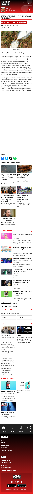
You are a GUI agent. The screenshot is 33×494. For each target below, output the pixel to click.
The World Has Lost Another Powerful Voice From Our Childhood (7, 198)
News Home (6, 22)
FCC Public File (5, 460)
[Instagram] (18, 482)
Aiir (26, 489)
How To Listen (6, 445)
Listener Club (6, 310)
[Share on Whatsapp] (15, 158)
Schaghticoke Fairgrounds (8, 374)
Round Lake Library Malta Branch (7, 353)
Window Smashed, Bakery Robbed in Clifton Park (23, 176)
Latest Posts (6, 231)
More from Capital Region (19, 22)
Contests (4, 448)
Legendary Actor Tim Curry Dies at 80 (8, 219)
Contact (4, 453)
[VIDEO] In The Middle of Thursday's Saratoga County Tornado (8, 176)
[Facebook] (12, 482)
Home (2, 440)
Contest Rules (6, 468)
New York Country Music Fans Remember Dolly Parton (23, 198)
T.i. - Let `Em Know (11, 10)
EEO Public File (5, 465)
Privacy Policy (6, 463)
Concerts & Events (7, 450)
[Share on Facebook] (2, 158)
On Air (3, 442)
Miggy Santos (10, 9)
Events (3, 323)
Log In (4, 317)
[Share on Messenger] (6, 158)
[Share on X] (10, 158)
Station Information (8, 470)
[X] (15, 482)
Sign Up (21, 317)
